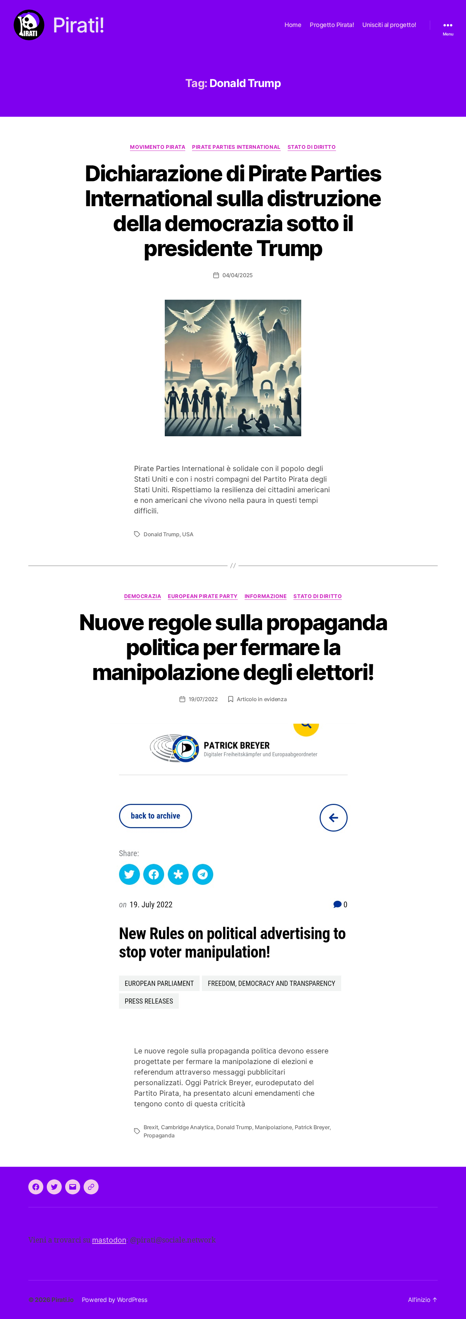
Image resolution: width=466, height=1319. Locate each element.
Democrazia (142, 596)
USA (187, 534)
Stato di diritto (312, 147)
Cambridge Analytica (187, 1127)
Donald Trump (161, 534)
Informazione (266, 596)
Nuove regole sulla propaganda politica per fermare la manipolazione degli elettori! (233, 647)
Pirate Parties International (236, 147)
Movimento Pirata (157, 147)
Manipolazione (273, 1127)
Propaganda (159, 1135)
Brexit (151, 1127)
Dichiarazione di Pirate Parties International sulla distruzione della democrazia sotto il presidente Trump (233, 210)
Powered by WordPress (114, 1299)
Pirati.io (63, 1299)
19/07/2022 (203, 699)
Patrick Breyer (312, 1127)
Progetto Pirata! (332, 24)
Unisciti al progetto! (389, 24)
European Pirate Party (203, 596)
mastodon (109, 1240)
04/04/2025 (237, 275)
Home (293, 24)
